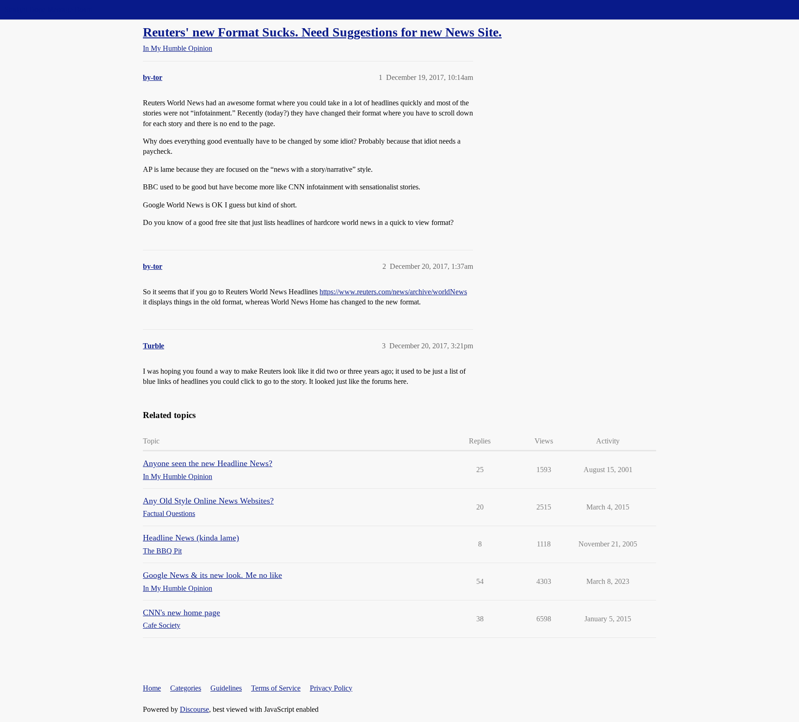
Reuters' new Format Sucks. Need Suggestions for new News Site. (322, 32)
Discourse (194, 709)
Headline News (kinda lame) (191, 537)
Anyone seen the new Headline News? (207, 463)
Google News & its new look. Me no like (212, 575)
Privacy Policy (331, 688)
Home (152, 688)
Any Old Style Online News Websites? (208, 500)
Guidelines (226, 688)
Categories (185, 688)
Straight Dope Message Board (48, 9)
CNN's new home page (181, 612)
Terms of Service (276, 688)
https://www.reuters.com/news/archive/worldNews (393, 292)
